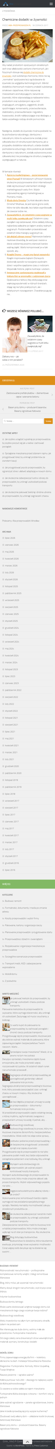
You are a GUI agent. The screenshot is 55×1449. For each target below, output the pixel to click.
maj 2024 (9, 648)
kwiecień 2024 (12, 655)
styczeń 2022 (11, 711)
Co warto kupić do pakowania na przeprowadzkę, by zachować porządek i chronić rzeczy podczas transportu (29, 1029)
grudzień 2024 (12, 628)
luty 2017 (9, 849)
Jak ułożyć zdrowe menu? (19, 236)
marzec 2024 (11, 662)
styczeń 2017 (11, 856)
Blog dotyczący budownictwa (23, 1237)
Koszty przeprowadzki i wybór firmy (22, 918)
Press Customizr (41, 1445)
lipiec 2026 (10, 538)
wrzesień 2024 (12, 641)
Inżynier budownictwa (10, 1296)
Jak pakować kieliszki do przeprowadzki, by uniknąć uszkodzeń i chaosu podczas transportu (30, 1002)
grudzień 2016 (12, 863)
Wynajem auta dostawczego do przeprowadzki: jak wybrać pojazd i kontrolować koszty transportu (26, 1168)
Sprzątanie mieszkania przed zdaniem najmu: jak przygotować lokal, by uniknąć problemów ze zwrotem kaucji (26, 457)
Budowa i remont (13, 901)
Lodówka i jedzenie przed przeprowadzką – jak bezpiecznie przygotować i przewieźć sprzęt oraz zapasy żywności (30, 1145)
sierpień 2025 (11, 607)
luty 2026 (9, 572)
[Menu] (51, 4)
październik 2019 (13, 787)
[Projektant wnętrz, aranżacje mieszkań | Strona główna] (22, 4)
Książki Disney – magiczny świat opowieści (28, 254)
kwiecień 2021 (12, 745)
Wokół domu (11, 974)
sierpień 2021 (11, 724)
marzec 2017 (11, 842)
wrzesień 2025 (12, 600)
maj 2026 (9, 551)
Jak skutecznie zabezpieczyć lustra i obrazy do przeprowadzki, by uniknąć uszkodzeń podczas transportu (25, 482)
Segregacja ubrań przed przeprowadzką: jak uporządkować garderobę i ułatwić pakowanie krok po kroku (30, 1079)
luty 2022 (9, 704)
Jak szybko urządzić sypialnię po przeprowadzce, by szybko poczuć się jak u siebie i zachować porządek (26, 443)
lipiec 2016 (10, 870)
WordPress (19, 1445)
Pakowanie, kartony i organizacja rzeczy (23, 925)
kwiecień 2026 (12, 558)
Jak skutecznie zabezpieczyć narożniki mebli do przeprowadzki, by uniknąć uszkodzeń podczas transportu (31, 1218)
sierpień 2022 (11, 697)
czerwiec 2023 (12, 683)
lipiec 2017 (10, 814)
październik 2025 (13, 593)
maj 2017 (9, 828)
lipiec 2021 (10, 731)
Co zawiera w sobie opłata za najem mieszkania (22, 1388)
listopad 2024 (11, 634)
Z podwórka (8, 11)
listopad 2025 (11, 586)
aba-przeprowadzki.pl (19, 25)
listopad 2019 (11, 780)
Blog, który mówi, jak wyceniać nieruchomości (21, 1282)
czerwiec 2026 (12, 545)
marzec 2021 (11, 752)
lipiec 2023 (10, 676)
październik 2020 (13, 773)
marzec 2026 (11, 565)
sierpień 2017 (11, 807)
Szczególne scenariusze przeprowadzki (23, 956)
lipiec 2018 (10, 794)
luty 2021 (9, 759)
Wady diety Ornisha (16, 200)
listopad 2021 (11, 717)
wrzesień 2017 (12, 800)
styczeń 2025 (11, 621)
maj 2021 (9, 738)
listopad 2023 (11, 669)
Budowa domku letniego (11, 1301)
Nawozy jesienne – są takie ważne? (17, 1375)
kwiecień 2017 (12, 835)
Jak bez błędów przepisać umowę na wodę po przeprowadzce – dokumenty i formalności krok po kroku (30, 1105)
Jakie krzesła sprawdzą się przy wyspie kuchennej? (24, 1411)
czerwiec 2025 (12, 614)
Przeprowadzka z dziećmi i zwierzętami (24, 939)
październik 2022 (13, 690)
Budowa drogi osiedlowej (22, 1125)
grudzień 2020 (12, 766)
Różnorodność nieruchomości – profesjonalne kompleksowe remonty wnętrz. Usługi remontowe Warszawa (24, 1274)
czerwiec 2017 (12, 821)
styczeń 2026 (11, 579)
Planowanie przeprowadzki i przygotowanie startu (28, 932)
